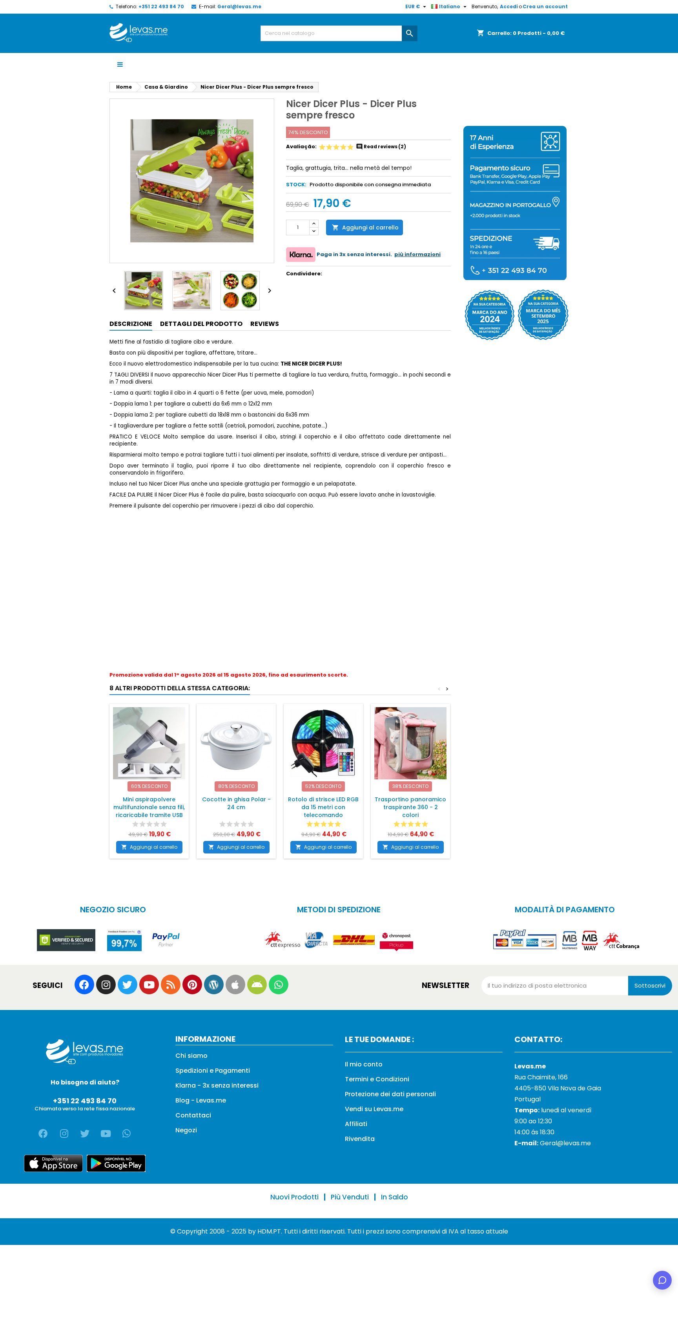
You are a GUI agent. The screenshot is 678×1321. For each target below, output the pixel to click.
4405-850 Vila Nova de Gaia (557, 1088)
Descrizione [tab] (130, 323)
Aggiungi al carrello (365, 227)
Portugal (527, 1099)
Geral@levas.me (239, 6)
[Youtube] (149, 984)
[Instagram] (106, 984)
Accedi (509, 6)
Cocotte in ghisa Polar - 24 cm (236, 803)
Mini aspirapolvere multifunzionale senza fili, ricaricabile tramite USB (149, 807)
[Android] (257, 984)
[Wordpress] (214, 984)
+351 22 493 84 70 (161, 6)
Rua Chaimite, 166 (541, 1077)
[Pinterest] (192, 984)
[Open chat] (662, 1280)
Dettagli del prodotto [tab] (201, 323)
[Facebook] (84, 984)
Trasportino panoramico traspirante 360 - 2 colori (410, 807)
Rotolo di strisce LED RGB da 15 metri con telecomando (323, 807)
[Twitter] (127, 984)
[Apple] (235, 984)
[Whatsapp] (278, 984)
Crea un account (545, 6)
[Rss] (170, 984)
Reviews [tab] (264, 323)
